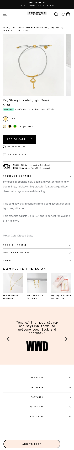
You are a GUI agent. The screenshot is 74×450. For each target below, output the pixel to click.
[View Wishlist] (62, 14)
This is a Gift (18, 155)
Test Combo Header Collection (29, 27)
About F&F (37, 387)
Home (5, 27)
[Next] (65, 338)
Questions (37, 407)
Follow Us (37, 416)
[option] (37, 4)
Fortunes (37, 397)
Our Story (37, 378)
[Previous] (8, 338)
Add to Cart (31, 444)
